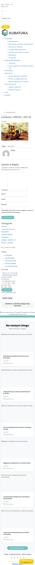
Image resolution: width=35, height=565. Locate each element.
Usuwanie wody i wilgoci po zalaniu (19, 52)
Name (3, 194)
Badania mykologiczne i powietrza (19, 81)
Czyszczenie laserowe (8, 229)
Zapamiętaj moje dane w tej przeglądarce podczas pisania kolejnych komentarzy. (17, 211)
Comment (4, 190)
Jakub (5, 121)
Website (4, 204)
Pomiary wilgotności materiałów (18, 76)
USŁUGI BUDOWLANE (11, 266)
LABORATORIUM (10, 258)
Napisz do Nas (7, 289)
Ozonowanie (12, 58)
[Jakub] (6, 154)
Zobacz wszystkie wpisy (17, 548)
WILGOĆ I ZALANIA (7, 243)
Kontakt (6, 27)
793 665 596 (13, 273)
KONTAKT (8, 95)
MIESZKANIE (5, 232)
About (3, 146)
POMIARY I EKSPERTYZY (8, 240)
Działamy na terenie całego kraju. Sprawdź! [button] (17, 305)
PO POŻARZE (9, 70)
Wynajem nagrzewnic (15, 87)
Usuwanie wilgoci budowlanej (17, 49)
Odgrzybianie (12, 55)
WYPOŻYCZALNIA (10, 84)
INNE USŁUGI (9, 73)
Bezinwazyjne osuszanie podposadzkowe (21, 44)
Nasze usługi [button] (7, 298)
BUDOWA (4, 226)
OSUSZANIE (8, 39)
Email (3, 199)
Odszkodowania (13, 41)
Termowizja (12, 63)
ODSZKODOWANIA (6, 234)
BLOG (6, 92)
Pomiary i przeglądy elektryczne (18, 79)
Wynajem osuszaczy (15, 90)
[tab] (7, 298)
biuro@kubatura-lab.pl (8, 281)
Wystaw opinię (17, 564)
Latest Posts (10, 146)
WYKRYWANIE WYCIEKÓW (13, 60)
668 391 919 (4, 6)
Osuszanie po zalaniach (16, 47)
